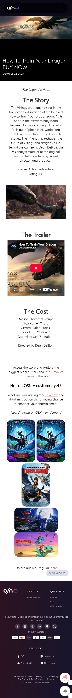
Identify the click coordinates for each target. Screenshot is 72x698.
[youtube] (39, 626)
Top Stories (23, 679)
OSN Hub (54, 597)
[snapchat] (47, 626)
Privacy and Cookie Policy (47, 676)
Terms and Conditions (23, 676)
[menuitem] (13, 8)
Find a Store (49, 663)
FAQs (23, 656)
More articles (57, 573)
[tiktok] (32, 626)
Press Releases (37, 679)
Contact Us (49, 656)
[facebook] (17, 626)
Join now (51, 395)
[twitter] (54, 626)
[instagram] (25, 626)
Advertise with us (34, 597)
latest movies (54, 372)
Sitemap (50, 679)
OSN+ (52, 602)
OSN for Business (57, 606)
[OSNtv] (10, 591)
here (54, 568)
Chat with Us (27, 663)
